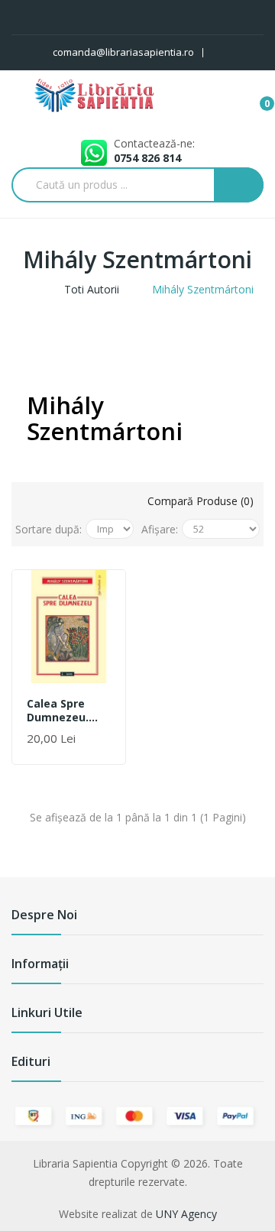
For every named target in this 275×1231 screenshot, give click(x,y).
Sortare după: (48, 529)
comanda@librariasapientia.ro (123, 52)
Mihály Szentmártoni (203, 289)
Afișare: (159, 529)
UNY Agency (186, 1214)
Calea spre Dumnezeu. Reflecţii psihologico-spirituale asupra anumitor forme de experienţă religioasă (61, 710)
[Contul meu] (227, 52)
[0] (255, 96)
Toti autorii (91, 289)
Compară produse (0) (200, 501)
